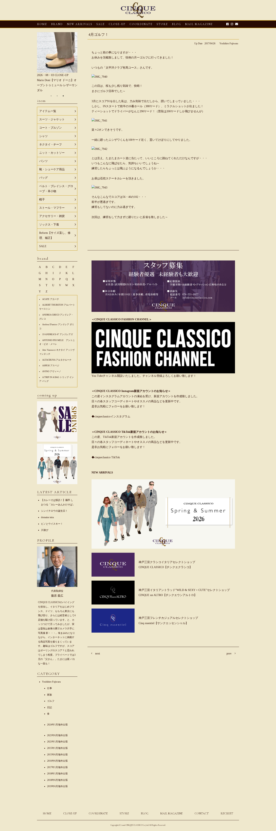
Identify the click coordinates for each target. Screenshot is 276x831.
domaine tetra (47, 517)
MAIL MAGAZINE (199, 24)
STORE (162, 24)
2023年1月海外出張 (57, 741)
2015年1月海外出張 (57, 748)
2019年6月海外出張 (57, 786)
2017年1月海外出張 (57, 767)
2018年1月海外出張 (57, 773)
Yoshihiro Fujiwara (228, 43)
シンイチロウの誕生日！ (54, 510)
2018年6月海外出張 (57, 780)
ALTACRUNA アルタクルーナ (57, 360)
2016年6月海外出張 (57, 760)
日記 (49, 707)
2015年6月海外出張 (57, 754)
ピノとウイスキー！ (52, 523)
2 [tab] (57, 96)
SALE (100, 24)
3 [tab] (63, 96)
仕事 (49, 688)
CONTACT (202, 813)
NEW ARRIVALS (79, 24)
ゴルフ (50, 701)
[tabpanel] (57, 62)
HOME (42, 24)
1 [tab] (51, 96)
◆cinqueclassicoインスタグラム (111, 416)
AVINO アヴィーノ (51, 371)
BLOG (144, 813)
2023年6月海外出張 (57, 735)
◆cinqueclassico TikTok (106, 457)
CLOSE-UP (70, 813)
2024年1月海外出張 (57, 724)
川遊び (44, 530)
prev (229, 653)
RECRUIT (227, 813)
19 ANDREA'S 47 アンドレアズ (57, 334)
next (97, 653)
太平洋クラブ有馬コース (121, 67)
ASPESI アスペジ (50, 365)
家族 (49, 694)
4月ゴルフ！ (98, 35)
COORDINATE (141, 24)
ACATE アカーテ (50, 299)
